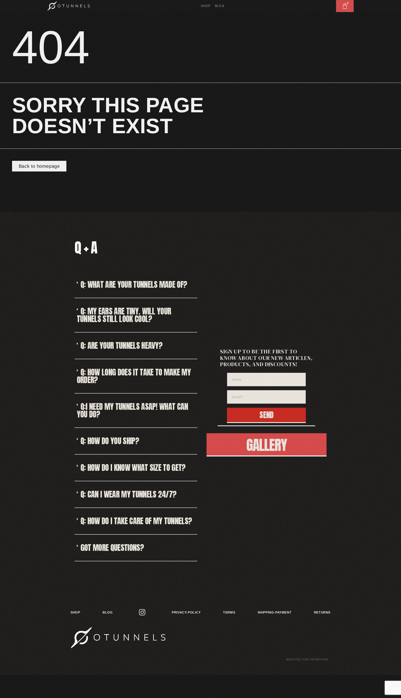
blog (219, 6)
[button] (135, 284)
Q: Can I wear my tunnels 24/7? (129, 494)
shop (205, 6)
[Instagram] (142, 612)
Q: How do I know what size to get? (133, 467)
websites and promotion (307, 659)
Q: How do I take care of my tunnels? (136, 521)
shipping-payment (275, 612)
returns (322, 612)
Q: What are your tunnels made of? (134, 284)
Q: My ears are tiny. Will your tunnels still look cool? (124, 315)
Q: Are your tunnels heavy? (121, 345)
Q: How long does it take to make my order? (134, 376)
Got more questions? (112, 547)
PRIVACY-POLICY (186, 612)
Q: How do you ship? (110, 441)
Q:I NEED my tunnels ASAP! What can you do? (132, 410)
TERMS (229, 612)
